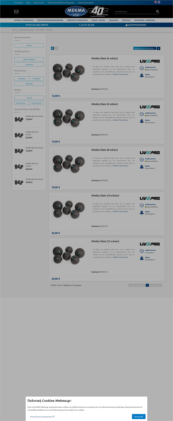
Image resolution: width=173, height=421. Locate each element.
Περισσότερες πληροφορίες (41, 416)
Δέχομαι (137, 416)
